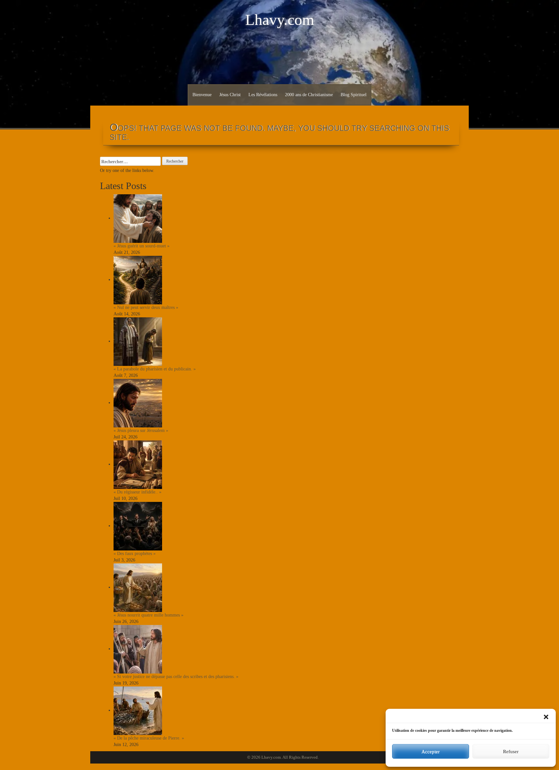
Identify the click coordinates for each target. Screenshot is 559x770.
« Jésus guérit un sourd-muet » (142, 245)
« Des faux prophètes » (135, 553)
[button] (546, 717)
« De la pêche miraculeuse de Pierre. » (149, 738)
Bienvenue (202, 94)
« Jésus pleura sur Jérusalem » (141, 430)
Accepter (431, 751)
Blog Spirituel (354, 94)
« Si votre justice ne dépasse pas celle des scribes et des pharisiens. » (176, 676)
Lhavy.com (279, 19)
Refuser (511, 751)
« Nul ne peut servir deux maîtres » (146, 307)
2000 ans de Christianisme (309, 94)
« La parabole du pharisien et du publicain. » (155, 369)
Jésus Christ (230, 94)
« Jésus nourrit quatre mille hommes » (148, 615)
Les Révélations (262, 94)
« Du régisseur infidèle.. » (137, 492)
